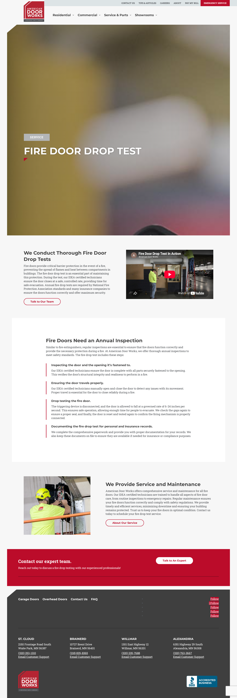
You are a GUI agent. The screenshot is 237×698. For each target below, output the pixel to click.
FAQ (94, 599)
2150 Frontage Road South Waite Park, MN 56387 (34, 646)
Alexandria (183, 639)
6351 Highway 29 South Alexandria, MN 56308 (188, 646)
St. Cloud (26, 639)
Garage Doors (28, 599)
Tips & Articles (147, 3)
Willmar (129, 639)
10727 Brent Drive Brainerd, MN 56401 (82, 646)
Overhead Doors (55, 599)
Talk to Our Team (42, 301)
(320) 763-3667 (182, 653)
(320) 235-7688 (131, 653)
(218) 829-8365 (79, 653)
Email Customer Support (33, 657)
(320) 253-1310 (27, 653)
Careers (165, 3)
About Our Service (124, 522)
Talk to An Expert (174, 560)
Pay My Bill (192, 3)
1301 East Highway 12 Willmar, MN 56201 (135, 646)
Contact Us (128, 3)
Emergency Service (215, 3)
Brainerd (78, 639)
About (177, 3)
